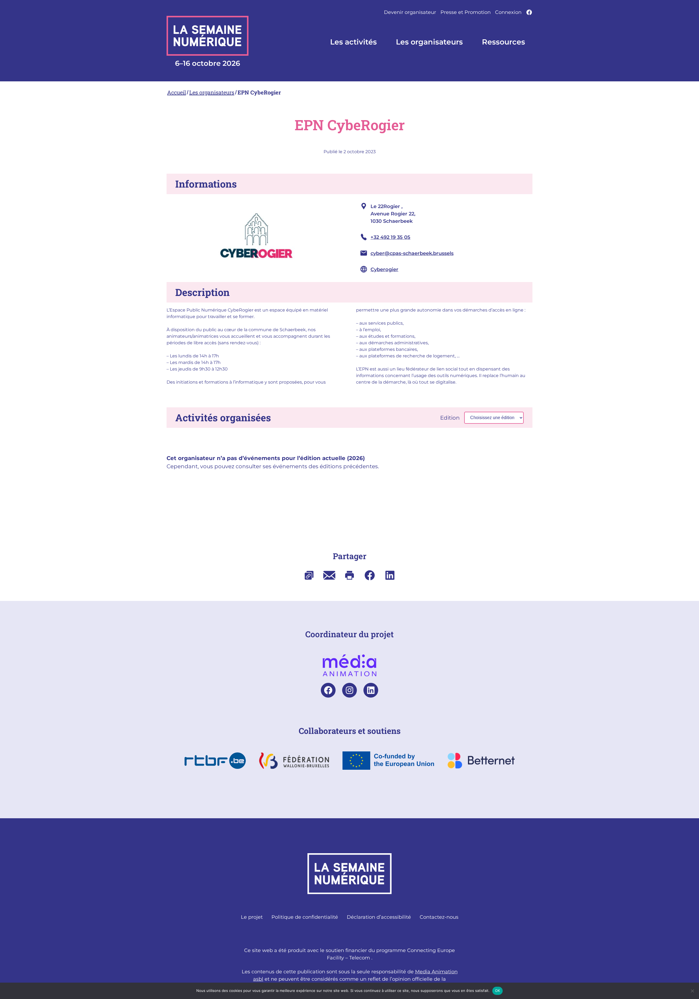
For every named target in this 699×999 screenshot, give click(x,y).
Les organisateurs (211, 92)
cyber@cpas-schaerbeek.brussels (412, 253)
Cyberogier (384, 269)
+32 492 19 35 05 (390, 237)
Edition (450, 417)
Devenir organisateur (410, 12)
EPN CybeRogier (259, 92)
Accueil (176, 92)
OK (497, 990)
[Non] (692, 991)
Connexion (508, 12)
